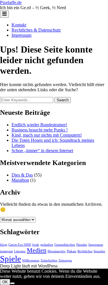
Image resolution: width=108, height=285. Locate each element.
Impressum (21, 35)
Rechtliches (84, 251)
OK (5, 282)
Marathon (20, 180)
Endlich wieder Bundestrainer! (39, 124)
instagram (6, 251)
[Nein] (12, 283)
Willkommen (30, 260)
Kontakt (19, 24)
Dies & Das (22, 174)
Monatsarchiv (57, 251)
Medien (36, 250)
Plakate (71, 251)
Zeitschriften (49, 260)
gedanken (46, 244)
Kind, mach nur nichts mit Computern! (47, 135)
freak (35, 244)
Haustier (81, 244)
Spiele (10, 258)
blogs (3, 244)
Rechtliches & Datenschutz (36, 30)
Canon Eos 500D (19, 244)
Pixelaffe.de (11, 2)
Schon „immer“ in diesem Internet (42, 150)
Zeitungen (65, 260)
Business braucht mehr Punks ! (40, 129)
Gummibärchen (64, 244)
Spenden (99, 251)
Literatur (20, 251)
